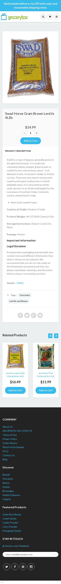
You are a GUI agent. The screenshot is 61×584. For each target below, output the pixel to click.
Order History (10, 443)
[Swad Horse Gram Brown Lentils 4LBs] (30, 67)
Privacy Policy (10, 438)
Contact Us (9, 455)
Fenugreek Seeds (12, 530)
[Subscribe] (54, 554)
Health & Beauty (11, 495)
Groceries (24, 295)
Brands (6, 474)
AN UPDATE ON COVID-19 (17, 430)
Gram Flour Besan (12, 514)
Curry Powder (10, 526)
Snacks (6, 486)
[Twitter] (6, 566)
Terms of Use (10, 434)
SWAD (20, 283)
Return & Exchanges (13, 447)
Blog (5, 459)
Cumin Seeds (9, 518)
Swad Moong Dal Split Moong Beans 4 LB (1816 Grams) (15, 375)
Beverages (8, 490)
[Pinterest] (22, 566)
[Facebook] (14, 566)
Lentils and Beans (18, 301)
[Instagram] (31, 566)
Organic (7, 499)
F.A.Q (5, 451)
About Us (8, 426)
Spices (6, 482)
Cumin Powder (10, 522)
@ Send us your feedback (16, 545)
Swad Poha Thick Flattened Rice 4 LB (45, 374)
